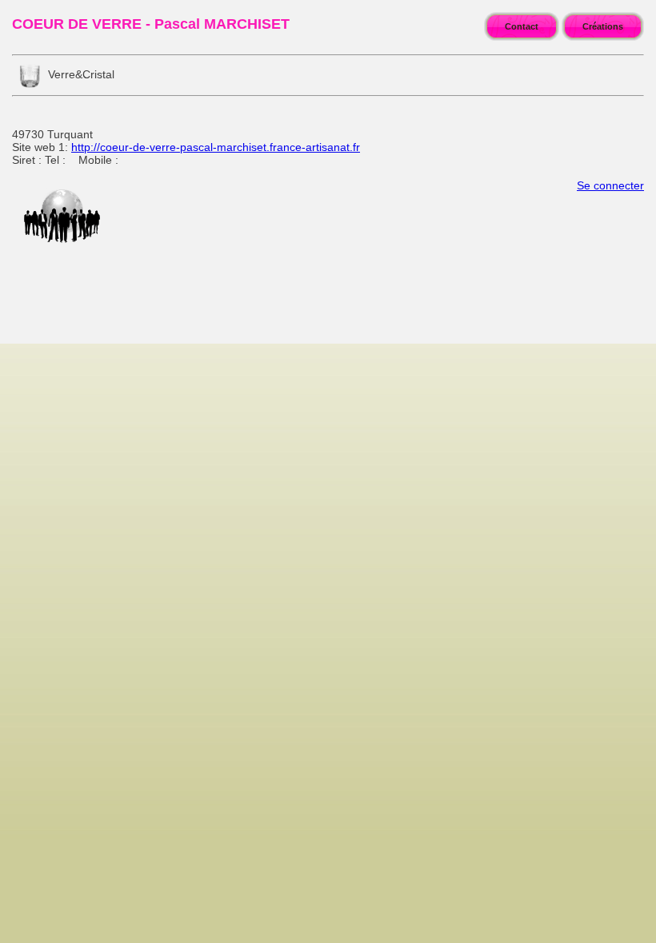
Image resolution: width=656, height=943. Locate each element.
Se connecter (610, 185)
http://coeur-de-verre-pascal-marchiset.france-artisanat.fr (215, 147)
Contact (521, 26)
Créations (602, 26)
